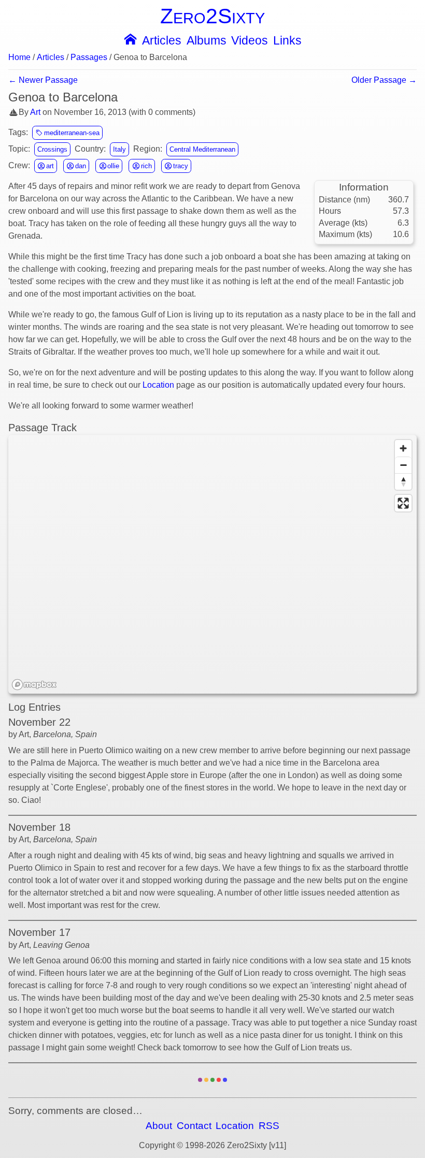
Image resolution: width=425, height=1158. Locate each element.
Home (19, 57)
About (159, 1126)
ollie (112, 166)
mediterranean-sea (71, 133)
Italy (119, 149)
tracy (179, 166)
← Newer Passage (43, 80)
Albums (206, 41)
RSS (269, 1126)
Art (35, 112)
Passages (88, 57)
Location (158, 384)
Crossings (52, 149)
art (49, 166)
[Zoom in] (403, 448)
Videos (249, 41)
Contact (194, 1126)
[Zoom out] (403, 465)
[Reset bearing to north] (403, 481)
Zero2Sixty (212, 16)
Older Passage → (384, 80)
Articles (161, 41)
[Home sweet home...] (129, 38)
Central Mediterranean (202, 149)
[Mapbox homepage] (34, 685)
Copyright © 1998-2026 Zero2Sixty (203, 1145)
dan (79, 166)
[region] (212, 564)
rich (145, 166)
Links (287, 41)
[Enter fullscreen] (403, 503)
